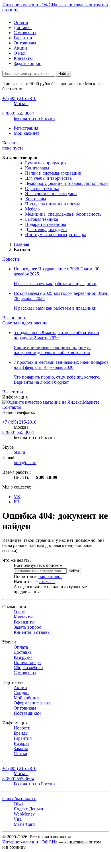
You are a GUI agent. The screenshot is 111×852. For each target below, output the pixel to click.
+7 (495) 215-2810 (19, 422)
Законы (21, 748)
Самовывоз (25, 32)
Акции (20, 48)
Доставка (23, 27)
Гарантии (23, 37)
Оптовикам (25, 42)
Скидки (21, 692)
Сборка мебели (28, 667)
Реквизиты (24, 622)
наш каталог (50, 576)
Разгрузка (23, 657)
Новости (10, 259)
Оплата (21, 22)
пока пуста (12, 145)
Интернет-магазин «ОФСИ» (29, 841)
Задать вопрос (27, 63)
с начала (47, 581)
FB (16, 501)
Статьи (20, 753)
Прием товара (27, 662)
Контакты (23, 58)
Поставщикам (27, 713)
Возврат (21, 743)
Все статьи (12, 391)
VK (17, 496)
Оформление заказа (33, 702)
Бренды (21, 733)
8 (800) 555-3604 (18, 432)
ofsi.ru (19, 452)
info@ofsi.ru (25, 462)
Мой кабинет (26, 133)
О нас (19, 53)
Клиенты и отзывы (32, 632)
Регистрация (26, 128)
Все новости (14, 317)
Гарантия (23, 738)
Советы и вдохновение (24, 322)
